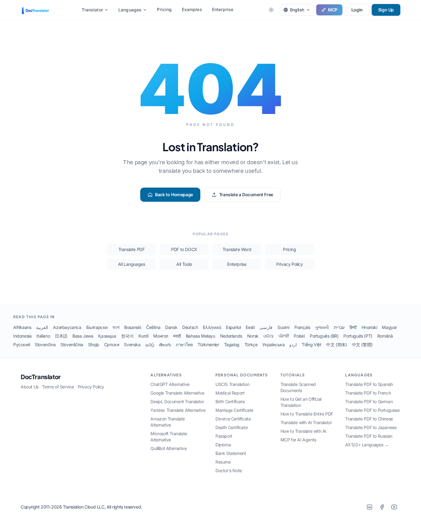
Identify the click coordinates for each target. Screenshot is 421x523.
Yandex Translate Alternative (177, 410)
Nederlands (231, 336)
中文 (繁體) (362, 344)
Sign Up (386, 9)
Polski (299, 336)
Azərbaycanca (67, 327)
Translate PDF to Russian (368, 436)
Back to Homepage (174, 194)
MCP (332, 9)
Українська (273, 344)
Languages (129, 9)
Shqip (93, 344)
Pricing (164, 9)
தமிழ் (149, 344)
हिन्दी (353, 327)
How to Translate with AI (303, 431)
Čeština (153, 327)
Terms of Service (58, 386)
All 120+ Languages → (366, 444)
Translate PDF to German (369, 401)
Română (385, 336)
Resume (223, 461)
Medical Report (229, 392)
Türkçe (251, 344)
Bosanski (132, 327)
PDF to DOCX (184, 249)
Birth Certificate (230, 401)
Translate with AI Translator (306, 422)
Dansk (171, 327)
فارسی (266, 327)
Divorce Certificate (233, 418)
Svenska (132, 344)
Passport (223, 436)
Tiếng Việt (311, 344)
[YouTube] (394, 507)
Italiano (43, 336)
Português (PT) (357, 336)
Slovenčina (45, 344)
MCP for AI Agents (298, 439)
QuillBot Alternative (168, 448)
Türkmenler (208, 344)
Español (233, 327)
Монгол (160, 336)
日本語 (61, 336)
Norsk (253, 336)
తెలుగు (165, 344)
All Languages (131, 264)
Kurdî (143, 336)
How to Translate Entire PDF (306, 413)
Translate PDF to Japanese (370, 427)
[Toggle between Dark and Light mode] (271, 10)
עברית (339, 327)
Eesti (250, 327)
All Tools (184, 264)
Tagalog (231, 344)
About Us (30, 386)
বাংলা (115, 327)
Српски (111, 344)
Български (97, 327)
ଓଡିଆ (269, 336)
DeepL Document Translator (177, 401)
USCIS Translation (232, 384)
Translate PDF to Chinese (369, 418)
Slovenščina (71, 344)
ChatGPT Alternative (169, 384)
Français (302, 327)
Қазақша (107, 336)
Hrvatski (369, 327)
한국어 (127, 336)
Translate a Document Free (246, 194)
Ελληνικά (212, 327)
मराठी (177, 336)
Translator (92, 9)
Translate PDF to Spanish (369, 384)
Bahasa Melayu (200, 336)
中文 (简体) (336, 344)
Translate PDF (131, 249)
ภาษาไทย (184, 344)
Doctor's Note (228, 470)
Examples (192, 9)
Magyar (389, 327)
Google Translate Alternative (177, 392)
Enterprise (223, 9)
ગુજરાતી (322, 327)
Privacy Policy (289, 264)
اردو (293, 344)
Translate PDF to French (368, 392)
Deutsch (190, 327)
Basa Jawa (82, 336)
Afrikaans (22, 327)
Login (357, 9)
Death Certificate (231, 427)
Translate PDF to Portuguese (372, 410)
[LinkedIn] (369, 507)
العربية (42, 327)
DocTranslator (41, 377)
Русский (21, 344)
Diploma (223, 444)
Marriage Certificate (234, 410)
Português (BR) (324, 336)
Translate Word (237, 249)
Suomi (283, 327)
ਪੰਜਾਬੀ (284, 336)
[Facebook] (382, 507)
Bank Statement (230, 453)
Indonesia (22, 336)
